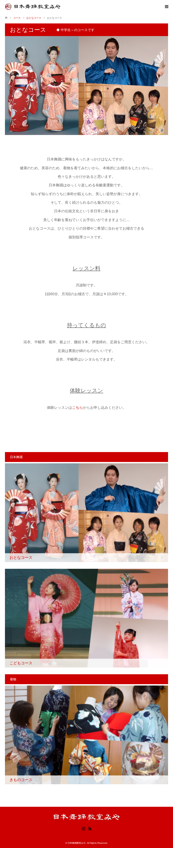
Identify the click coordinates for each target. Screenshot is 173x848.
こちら (77, 407)
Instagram (83, 828)
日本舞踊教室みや (77, 843)
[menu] (166, 7)
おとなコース (33, 17)
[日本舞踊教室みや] (60, 6)
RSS (89, 828)
